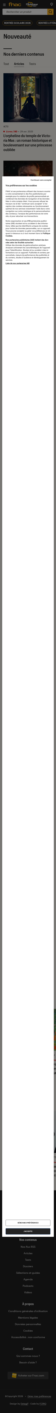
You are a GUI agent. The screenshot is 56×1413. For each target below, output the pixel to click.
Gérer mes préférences (28, 1223)
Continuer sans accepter (41, 180)
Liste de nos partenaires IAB (18, 263)
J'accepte (28, 1231)
